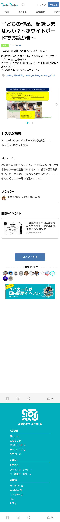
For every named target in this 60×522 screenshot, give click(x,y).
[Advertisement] (30, 334)
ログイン (41, 4)
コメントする (30, 257)
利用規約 (14, 465)
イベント (22, 12)
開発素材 (40, 12)
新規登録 (53, 4)
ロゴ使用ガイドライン (20, 474)
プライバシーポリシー (20, 470)
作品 (7, 12)
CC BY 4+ (17, 45)
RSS (12, 499)
